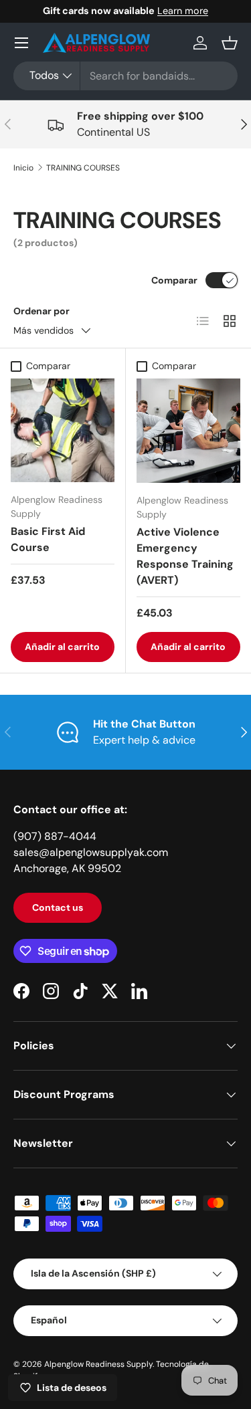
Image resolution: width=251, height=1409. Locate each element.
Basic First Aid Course (48, 539)
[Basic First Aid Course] (62, 430)
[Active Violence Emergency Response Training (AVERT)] (189, 430)
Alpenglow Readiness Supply (98, 1364)
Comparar (174, 280)
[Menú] (21, 43)
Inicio (23, 167)
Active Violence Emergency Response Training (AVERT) (185, 556)
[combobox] (125, 76)
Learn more (182, 11)
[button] (229, 43)
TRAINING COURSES (83, 167)
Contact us (57, 907)
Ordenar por (41, 311)
